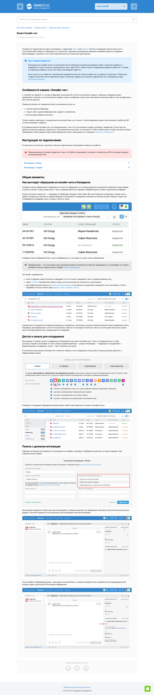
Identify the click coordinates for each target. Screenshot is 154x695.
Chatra (75, 49)
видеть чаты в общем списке (66, 287)
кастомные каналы (36, 79)
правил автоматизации (61, 285)
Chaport (85, 49)
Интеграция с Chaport (33, 168)
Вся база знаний (24, 28)
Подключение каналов (59, 28)
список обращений (71, 267)
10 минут (35, 282)
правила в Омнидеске (104, 132)
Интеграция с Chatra (33, 163)
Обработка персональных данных (77, 687)
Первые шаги (40, 28)
